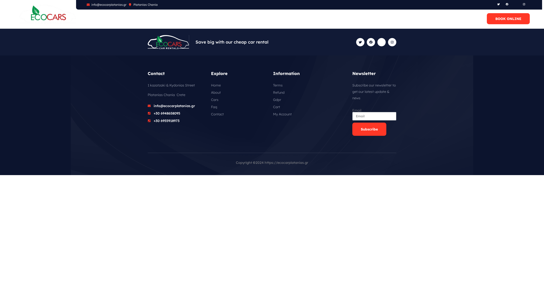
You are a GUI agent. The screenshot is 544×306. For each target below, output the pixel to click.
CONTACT (167, 19)
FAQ (129, 19)
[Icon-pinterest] (515, 4)
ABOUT (94, 19)
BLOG (146, 19)
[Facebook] (507, 4)
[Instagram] (524, 4)
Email (356, 110)
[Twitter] (498, 4)
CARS (113, 19)
